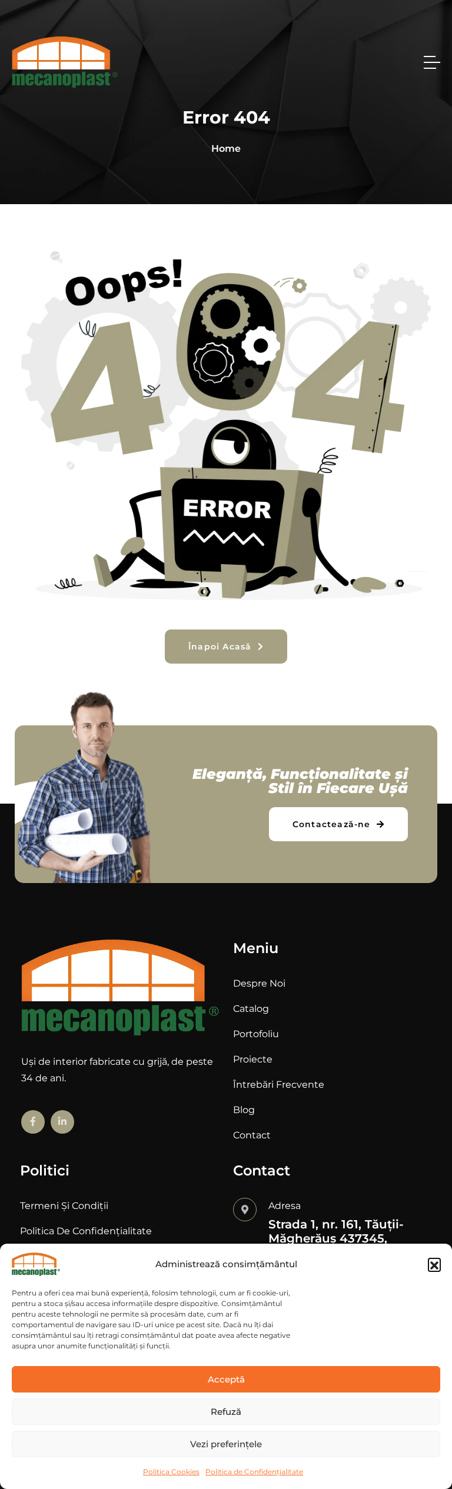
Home (226, 148)
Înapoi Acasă (221, 646)
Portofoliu (256, 1034)
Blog (244, 1109)
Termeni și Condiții (64, 1205)
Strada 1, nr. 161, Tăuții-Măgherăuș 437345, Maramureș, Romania (336, 1238)
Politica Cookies (171, 1471)
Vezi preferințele (226, 1444)
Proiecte (252, 1059)
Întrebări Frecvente (278, 1084)
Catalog (251, 1008)
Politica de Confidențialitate (254, 1471)
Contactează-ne (333, 824)
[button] (434, 1264)
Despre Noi (259, 983)
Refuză (226, 1411)
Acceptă (226, 1379)
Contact (252, 1135)
